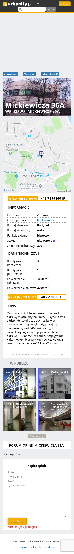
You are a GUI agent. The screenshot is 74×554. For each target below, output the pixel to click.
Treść (11, 481)
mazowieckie (10, 74)
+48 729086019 (53, 198)
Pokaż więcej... (37, 436)
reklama (50, 547)
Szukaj (51, 9)
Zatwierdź (17, 521)
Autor (11, 472)
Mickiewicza (45, 220)
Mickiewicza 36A (50, 74)
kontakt (39, 547)
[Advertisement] (37, 42)
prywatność (26, 547)
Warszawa (29, 74)
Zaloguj (64, 4)
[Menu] (38, 4)
